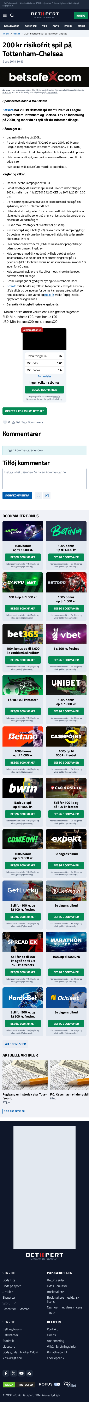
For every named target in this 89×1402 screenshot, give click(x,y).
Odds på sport (11, 1285)
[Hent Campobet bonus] (22, 582)
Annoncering (55, 1340)
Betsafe (8, 110)
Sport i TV (9, 1303)
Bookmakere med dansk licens (63, 1299)
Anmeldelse (44, 376)
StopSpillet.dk (7, 5)
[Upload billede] (47, 495)
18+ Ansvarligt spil (47, 1395)
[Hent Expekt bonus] (66, 839)
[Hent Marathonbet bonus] (66, 942)
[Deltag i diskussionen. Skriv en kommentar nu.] (44, 478)
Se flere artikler (14, 1111)
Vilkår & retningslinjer (62, 1346)
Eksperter (9, 1297)
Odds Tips (8, 1280)
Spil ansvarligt (12, 3)
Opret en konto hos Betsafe (24, 411)
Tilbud (51, 1313)
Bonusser (31, 26)
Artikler (16, 33)
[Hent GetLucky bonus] (22, 891)
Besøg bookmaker (44, 390)
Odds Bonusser (57, 1285)
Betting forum (12, 1329)
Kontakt (52, 1329)
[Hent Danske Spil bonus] (66, 997)
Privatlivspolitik (57, 1352)
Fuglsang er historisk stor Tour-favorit (24, 1096)
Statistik (8, 1340)
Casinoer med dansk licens (64, 1307)
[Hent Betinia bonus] (66, 531)
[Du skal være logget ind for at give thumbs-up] (4, 422)
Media (81, 26)
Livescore (8, 1346)
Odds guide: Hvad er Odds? (20, 1352)
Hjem (6, 33)
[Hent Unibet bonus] (66, 685)
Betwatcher (10, 1334)
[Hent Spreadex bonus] (22, 942)
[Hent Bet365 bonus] (22, 634)
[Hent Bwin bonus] (22, 788)
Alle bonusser (15, 1044)
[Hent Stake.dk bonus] (22, 685)
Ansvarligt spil (12, 1357)
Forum (68, 26)
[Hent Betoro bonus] (66, 582)
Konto (80, 15)
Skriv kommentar (17, 495)
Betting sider (55, 1280)
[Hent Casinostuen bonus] (66, 788)
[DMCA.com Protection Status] (19, 1384)
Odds (56, 26)
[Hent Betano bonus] (22, 736)
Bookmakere (11, 26)
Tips (44, 26)
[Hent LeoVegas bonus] (66, 891)
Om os (51, 1334)
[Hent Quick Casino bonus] (22, 531)
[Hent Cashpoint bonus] (66, 736)
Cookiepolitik (55, 1357)
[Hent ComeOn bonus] (22, 839)
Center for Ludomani (16, 1308)
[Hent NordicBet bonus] (22, 997)
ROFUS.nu (40, 3)
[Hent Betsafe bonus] (44, 339)
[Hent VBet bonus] (66, 634)
